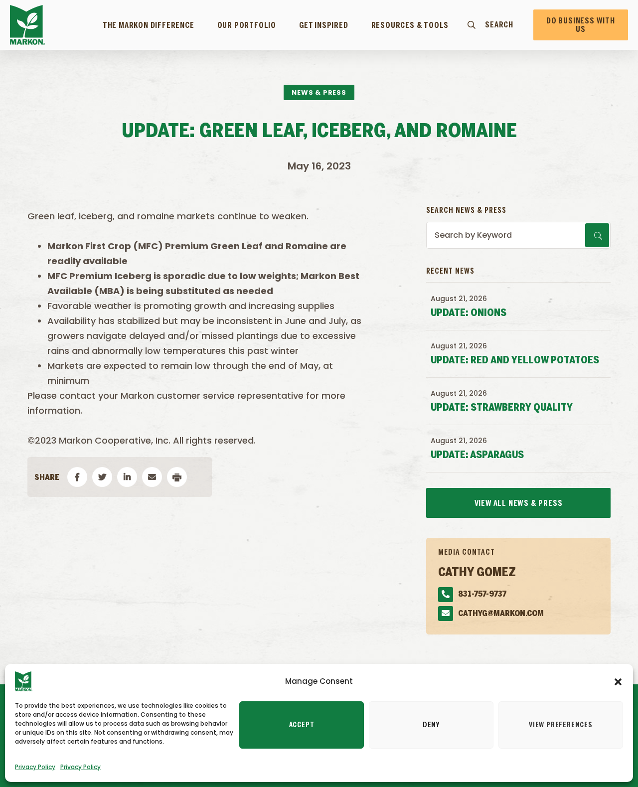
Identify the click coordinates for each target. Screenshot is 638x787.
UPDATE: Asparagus (477, 455)
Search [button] (499, 25)
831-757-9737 (482, 594)
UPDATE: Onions (468, 313)
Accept (302, 725)
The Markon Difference (148, 25)
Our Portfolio (246, 25)
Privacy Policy (35, 767)
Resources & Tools (410, 25)
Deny (431, 725)
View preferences (561, 725)
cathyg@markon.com (501, 614)
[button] (618, 681)
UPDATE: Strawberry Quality (502, 408)
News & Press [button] (319, 92)
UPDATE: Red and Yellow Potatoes (515, 360)
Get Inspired (323, 25)
